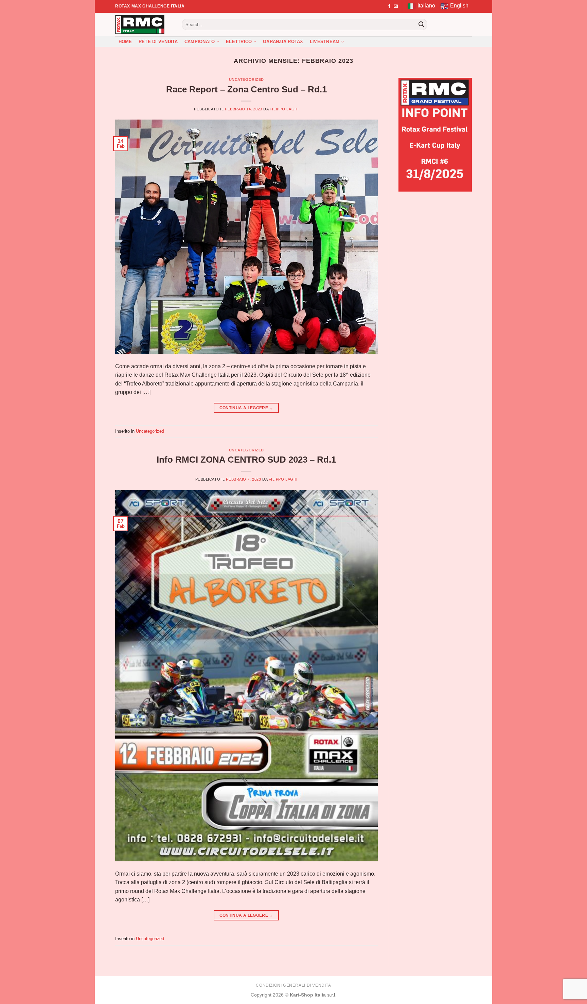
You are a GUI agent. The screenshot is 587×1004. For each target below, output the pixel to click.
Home (125, 41)
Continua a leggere (246, 408)
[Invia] (421, 24)
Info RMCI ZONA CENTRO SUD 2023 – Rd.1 (246, 459)
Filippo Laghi (284, 109)
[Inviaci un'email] (396, 6)
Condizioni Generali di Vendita (293, 985)
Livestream (325, 41)
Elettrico (239, 41)
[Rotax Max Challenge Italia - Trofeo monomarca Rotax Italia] (143, 24)
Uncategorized (246, 79)
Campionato (199, 41)
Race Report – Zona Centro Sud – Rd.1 (246, 89)
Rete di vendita (158, 41)
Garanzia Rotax (283, 41)
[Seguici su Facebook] (389, 6)
